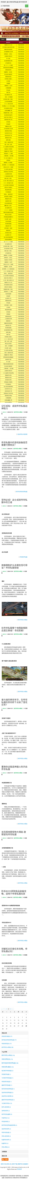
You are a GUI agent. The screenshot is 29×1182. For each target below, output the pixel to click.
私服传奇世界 (6, 1140)
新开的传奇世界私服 (21, 491)
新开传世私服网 (7, 1114)
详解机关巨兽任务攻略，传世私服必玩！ (14, 950)
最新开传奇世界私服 (8, 1100)
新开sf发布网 (6, 1107)
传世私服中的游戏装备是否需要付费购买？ (14, 443)
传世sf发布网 (6, 1136)
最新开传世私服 (7, 1085)
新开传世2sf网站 (18, 412)
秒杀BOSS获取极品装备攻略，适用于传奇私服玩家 (13, 892)
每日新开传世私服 (7, 1071)
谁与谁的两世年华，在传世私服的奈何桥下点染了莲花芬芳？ (14, 702)
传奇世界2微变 (7, 1036)
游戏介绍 (3, 1164)
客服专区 (20, 1164)
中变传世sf (5, 1118)
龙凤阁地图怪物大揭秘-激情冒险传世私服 (13, 833)
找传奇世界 (6, 1111)
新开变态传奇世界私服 (9, 1040)
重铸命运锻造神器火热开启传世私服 (14, 768)
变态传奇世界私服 (7, 1092)
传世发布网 (6, 1121)
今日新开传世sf (7, 1103)
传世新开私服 (23, 557)
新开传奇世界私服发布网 (9, 1125)
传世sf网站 (5, 1147)
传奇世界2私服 (7, 1081)
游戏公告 (8, 1164)
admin (4, 412)
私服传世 (5, 1143)
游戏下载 (14, 1164)
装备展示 (25, 1164)
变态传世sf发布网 (22, 434)
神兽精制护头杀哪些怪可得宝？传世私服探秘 (14, 566)
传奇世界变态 (7, 1043)
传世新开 (19, 1169)
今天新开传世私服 (7, 1078)
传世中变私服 (6, 1132)
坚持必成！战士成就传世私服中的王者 (14, 501)
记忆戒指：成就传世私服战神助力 (14, 407)
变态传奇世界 (6, 1129)
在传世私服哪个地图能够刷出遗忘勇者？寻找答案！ (14, 629)
